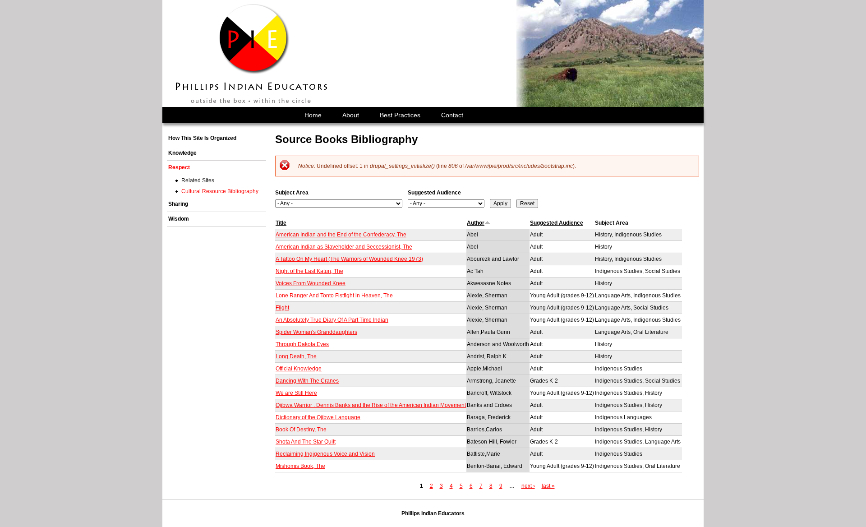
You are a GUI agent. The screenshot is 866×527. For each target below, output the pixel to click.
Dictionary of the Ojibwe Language (318, 417)
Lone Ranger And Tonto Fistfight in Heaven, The (334, 295)
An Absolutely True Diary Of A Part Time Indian (332, 320)
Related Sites (197, 180)
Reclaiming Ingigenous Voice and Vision (325, 454)
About (350, 115)
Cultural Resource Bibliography (219, 191)
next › (528, 486)
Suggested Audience (434, 193)
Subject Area (292, 193)
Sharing (178, 204)
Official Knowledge (299, 368)
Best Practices (400, 115)
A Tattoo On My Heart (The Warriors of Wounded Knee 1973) (349, 259)
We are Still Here (296, 393)
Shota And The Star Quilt (306, 442)
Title (281, 223)
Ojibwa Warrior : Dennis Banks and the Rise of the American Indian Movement (371, 405)
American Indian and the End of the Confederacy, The (341, 234)
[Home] (252, 53)
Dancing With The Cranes (307, 381)
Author (475, 223)
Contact (452, 115)
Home (313, 115)
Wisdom (178, 219)
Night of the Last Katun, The (309, 271)
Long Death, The (296, 356)
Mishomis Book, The (300, 466)
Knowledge (182, 153)
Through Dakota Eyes (302, 344)
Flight (282, 308)
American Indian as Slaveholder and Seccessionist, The (344, 247)
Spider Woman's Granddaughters (316, 332)
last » (548, 486)
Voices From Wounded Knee (310, 283)
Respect (179, 167)
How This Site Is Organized (202, 138)
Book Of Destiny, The (301, 429)
